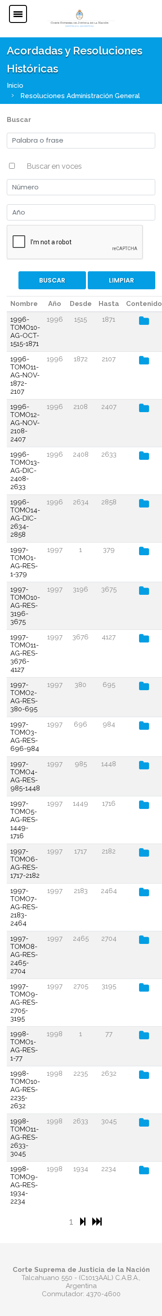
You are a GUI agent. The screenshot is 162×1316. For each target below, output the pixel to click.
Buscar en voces (54, 166)
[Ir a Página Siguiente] (84, 1221)
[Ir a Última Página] (97, 1221)
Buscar (19, 120)
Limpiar (121, 280)
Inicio (15, 85)
